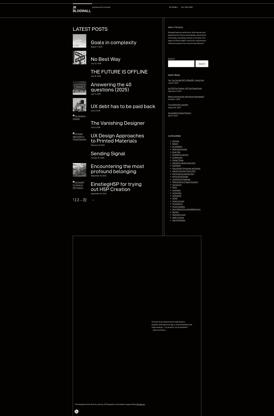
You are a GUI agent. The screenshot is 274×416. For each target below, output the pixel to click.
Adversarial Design (179, 149)
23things (175, 141)
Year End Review (178, 220)
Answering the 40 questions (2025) (111, 87)
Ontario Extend (178, 201)
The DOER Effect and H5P (178, 105)
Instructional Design (180, 176)
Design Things (177, 160)
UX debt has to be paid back (123, 106)
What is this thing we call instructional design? (186, 96)
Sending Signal (108, 153)
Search (171, 58)
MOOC (174, 187)
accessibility (177, 146)
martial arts (177, 185)
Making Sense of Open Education (185, 182)
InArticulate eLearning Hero (183, 174)
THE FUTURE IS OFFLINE (119, 71)
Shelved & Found (178, 215)
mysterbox (176, 190)
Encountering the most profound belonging (117, 169)
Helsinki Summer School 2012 (184, 171)
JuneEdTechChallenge (181, 179)
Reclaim (175, 212)
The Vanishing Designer (118, 123)
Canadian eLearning (180, 155)
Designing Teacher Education (183, 163)
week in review (178, 217)
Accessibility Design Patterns (179, 113)
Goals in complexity (113, 42)
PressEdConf (177, 204)
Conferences (177, 157)
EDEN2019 (176, 165)
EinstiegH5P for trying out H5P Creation (116, 187)
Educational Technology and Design (186, 168)
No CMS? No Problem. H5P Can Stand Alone (185, 88)
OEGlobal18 (176, 196)
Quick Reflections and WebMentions (186, 209)
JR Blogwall (82, 9)
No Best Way (106, 59)
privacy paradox (178, 206)
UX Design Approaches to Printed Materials (117, 138)
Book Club (176, 152)
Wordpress (140, 404)
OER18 (174, 198)
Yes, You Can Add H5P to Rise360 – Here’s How (186, 80)
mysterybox (177, 193)
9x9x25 (175, 144)
